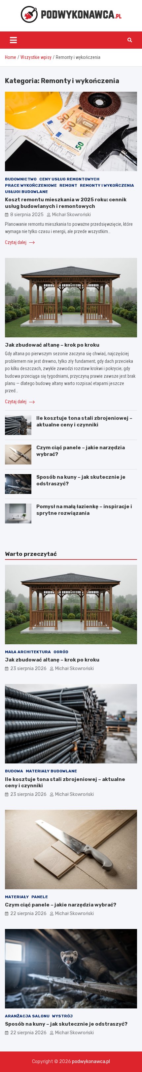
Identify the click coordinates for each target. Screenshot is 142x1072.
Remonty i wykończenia (107, 185)
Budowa (14, 771)
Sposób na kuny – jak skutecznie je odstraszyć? (66, 1024)
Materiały (17, 897)
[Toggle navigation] (13, 40)
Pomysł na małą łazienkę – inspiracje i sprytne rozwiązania (84, 510)
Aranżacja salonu (27, 1016)
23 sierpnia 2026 (28, 668)
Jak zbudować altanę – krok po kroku (52, 345)
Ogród (60, 652)
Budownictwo (21, 179)
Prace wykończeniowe (31, 185)
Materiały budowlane (51, 771)
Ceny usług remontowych (69, 179)
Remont (68, 185)
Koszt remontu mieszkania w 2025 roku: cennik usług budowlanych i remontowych (65, 203)
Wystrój (62, 1016)
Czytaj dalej (16, 242)
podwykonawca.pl (91, 1061)
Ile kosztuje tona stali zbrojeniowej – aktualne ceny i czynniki (84, 421)
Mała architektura (28, 652)
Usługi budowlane (26, 191)
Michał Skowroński (71, 215)
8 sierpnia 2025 (27, 215)
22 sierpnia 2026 (28, 913)
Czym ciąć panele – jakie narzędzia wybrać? (60, 905)
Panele (39, 897)
